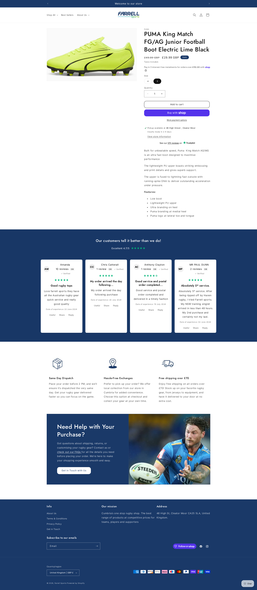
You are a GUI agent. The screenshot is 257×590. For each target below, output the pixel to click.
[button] (52, 15)
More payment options (177, 120)
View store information (159, 136)
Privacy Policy (54, 524)
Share (62, 315)
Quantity (148, 88)
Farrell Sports (61, 583)
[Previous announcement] (47, 3)
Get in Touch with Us (74, 470)
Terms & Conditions (57, 518)
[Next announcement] (209, 3)
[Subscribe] (97, 546)
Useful (52, 315)
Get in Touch (53, 529)
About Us (51, 513)
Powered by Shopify (76, 583)
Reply (71, 315)
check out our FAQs (69, 451)
